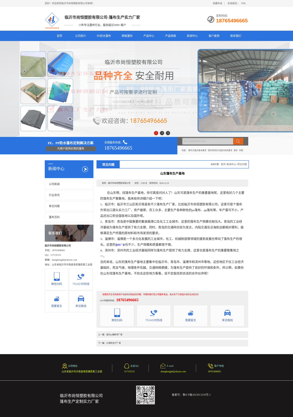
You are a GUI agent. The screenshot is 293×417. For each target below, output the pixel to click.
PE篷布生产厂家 (113, 343)
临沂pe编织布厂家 (114, 334)
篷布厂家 (120, 245)
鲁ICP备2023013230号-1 (197, 394)
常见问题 (54, 206)
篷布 (236, 150)
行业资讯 (54, 195)
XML (243, 3)
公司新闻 (54, 184)
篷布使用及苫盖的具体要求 (220, 150)
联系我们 (235, 35)
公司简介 (80, 35)
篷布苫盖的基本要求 (197, 150)
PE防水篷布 (104, 35)
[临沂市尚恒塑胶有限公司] (52, 20)
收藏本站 (217, 3)
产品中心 (148, 35)
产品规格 (170, 35)
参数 (241, 150)
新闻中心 (192, 35)
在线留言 (232, 3)
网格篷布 (127, 35)
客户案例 (214, 35)
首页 (59, 35)
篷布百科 (54, 217)
